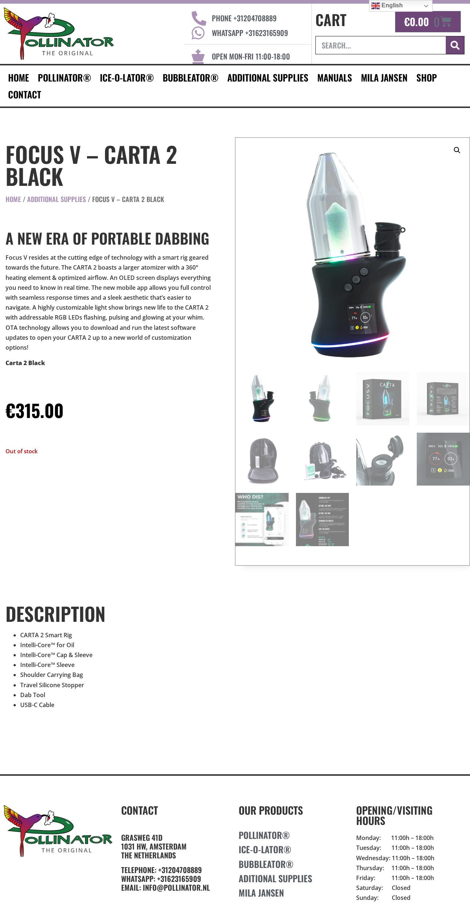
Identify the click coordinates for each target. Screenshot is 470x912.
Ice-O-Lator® (127, 77)
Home (13, 199)
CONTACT (24, 94)
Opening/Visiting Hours (394, 815)
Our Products (271, 810)
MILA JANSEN (384, 77)
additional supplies (267, 77)
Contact (139, 810)
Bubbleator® (190, 77)
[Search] (455, 45)
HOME (18, 77)
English (391, 5)
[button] (457, 150)
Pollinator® (64, 77)
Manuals (334, 77)
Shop (426, 77)
